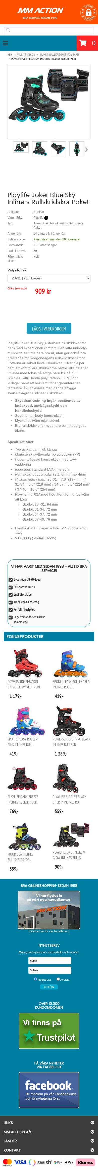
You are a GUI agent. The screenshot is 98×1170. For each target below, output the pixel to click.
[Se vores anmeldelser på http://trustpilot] (49, 1031)
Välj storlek (17, 270)
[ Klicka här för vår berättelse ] (49, 931)
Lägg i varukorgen (49, 329)
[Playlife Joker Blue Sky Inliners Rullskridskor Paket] (49, 95)
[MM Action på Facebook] (49, 1090)
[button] (88, 13)
